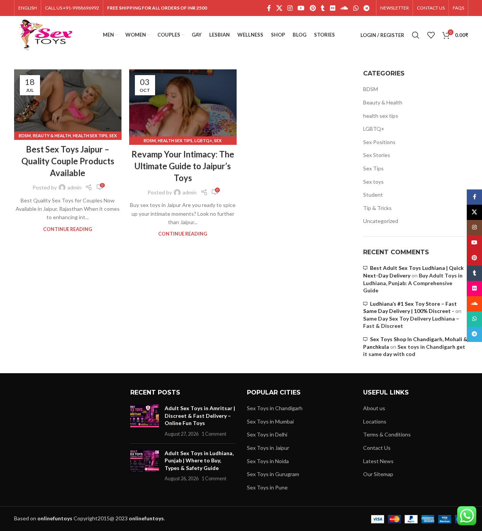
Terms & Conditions (387, 434)
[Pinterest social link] (312, 8)
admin (74, 187)
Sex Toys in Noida (268, 461)
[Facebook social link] (269, 8)
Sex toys (373, 181)
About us (374, 408)
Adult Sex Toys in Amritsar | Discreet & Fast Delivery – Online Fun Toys (200, 415)
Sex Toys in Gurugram (273, 474)
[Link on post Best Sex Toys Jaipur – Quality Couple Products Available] (68, 102)
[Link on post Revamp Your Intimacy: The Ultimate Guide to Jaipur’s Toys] (183, 105)
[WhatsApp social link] (356, 8)
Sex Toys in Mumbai (270, 421)
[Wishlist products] (431, 35)
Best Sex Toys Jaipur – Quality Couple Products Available (67, 161)
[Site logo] (46, 34)
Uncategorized (380, 221)
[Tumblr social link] (322, 8)
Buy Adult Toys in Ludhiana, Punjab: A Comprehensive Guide (413, 283)
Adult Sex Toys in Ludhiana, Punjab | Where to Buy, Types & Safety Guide (199, 460)
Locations (374, 421)
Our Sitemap (378, 474)
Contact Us (377, 447)
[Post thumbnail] (144, 420)
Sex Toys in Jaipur (268, 447)
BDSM (25, 135)
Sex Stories (376, 155)
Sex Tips (373, 168)
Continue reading (67, 229)
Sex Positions (379, 142)
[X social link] (279, 8)
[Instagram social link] (290, 8)
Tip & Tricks (377, 208)
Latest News (378, 461)
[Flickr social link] (332, 8)
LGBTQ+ (203, 140)
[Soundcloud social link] (344, 8)
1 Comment (214, 434)
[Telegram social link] (366, 8)
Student (373, 194)
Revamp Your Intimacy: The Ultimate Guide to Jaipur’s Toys (182, 166)
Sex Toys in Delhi (267, 434)
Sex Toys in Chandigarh (275, 408)
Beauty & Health (52, 135)
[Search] (415, 35)
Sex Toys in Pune (267, 487)
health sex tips (90, 135)
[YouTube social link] (301, 8)
